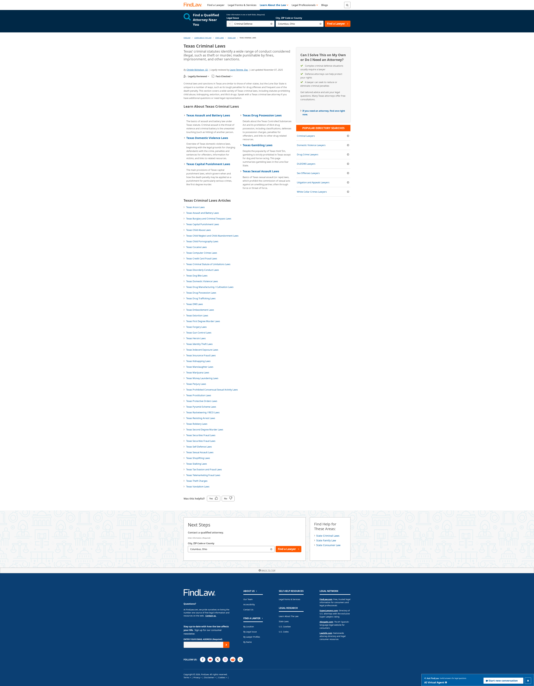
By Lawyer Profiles (251, 637)
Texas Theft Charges (196, 480)
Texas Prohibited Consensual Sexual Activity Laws (212, 389)
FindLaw (187, 38)
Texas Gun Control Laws (198, 332)
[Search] (347, 5)
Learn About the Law (288, 616)
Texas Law (232, 38)
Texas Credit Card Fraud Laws (201, 258)
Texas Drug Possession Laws (262, 115)
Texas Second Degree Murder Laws (204, 429)
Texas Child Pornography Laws (202, 241)
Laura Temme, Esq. (239, 69)
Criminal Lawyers (306, 135)
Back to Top (268, 570)
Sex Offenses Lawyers (308, 173)
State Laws (219, 38)
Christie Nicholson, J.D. (197, 69)
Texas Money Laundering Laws (202, 378)
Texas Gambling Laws (257, 145)
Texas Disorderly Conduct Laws (202, 269)
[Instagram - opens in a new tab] (225, 659)
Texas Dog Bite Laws (196, 275)
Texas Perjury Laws (196, 383)
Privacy (196, 677)
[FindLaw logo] (194, 5)
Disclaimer (209, 677)
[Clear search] (271, 24)
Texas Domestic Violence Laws (207, 138)
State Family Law (326, 540)
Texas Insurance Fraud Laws (201, 355)
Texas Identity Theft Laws (199, 344)
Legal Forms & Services (289, 599)
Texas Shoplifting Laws (198, 458)
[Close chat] (528, 681)
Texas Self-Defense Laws (199, 446)
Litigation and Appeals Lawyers (313, 182)
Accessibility (249, 604)
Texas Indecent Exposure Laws (202, 349)
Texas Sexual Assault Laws (261, 171)
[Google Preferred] (240, 659)
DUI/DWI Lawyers (306, 163)
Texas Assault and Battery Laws (208, 115)
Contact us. (210, 615)
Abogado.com (326, 622)
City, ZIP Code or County (289, 17)
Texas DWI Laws (194, 304)
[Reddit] (232, 659)
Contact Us (248, 609)
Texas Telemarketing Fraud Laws (203, 475)
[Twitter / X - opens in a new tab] (217, 659)
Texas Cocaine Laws (196, 247)
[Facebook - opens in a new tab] (202, 659)
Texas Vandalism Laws (197, 486)
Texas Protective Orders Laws (201, 401)
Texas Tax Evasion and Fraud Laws (204, 469)
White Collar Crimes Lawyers (312, 191)
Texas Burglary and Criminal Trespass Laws (208, 218)
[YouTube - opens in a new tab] (210, 659)
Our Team (248, 599)
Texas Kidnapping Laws (198, 361)
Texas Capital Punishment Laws (208, 164)
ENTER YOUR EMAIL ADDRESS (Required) (203, 639)
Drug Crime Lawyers (307, 154)
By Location (248, 626)
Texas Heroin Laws (196, 338)
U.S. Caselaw (285, 626)
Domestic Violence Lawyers (311, 145)
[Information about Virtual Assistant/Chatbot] (446, 682)
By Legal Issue (250, 631)
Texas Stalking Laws (196, 463)
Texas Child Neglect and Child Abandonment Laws (212, 235)
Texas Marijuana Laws (197, 372)
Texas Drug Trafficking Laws (201, 298)
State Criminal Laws (327, 535)
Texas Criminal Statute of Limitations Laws (208, 264)
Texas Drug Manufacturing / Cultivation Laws (209, 287)
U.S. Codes (284, 631)
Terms (186, 677)
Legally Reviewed (197, 76)
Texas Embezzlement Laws (200, 309)
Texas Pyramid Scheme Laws (201, 406)
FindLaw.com (326, 599)
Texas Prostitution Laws (198, 395)
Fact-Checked (223, 76)
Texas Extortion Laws (197, 315)
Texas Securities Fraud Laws (200, 435)
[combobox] (251, 24)
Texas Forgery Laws (196, 326)
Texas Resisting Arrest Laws (200, 418)
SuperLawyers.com (329, 610)
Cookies (221, 677)
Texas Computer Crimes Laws (201, 252)
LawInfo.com (326, 633)
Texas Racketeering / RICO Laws (203, 412)
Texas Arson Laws (195, 207)
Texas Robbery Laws (196, 423)
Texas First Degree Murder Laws (203, 321)
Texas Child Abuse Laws (198, 230)
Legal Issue (233, 17)
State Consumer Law (328, 545)
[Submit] (226, 645)
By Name (247, 642)
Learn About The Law (202, 38)
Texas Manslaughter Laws (199, 366)
